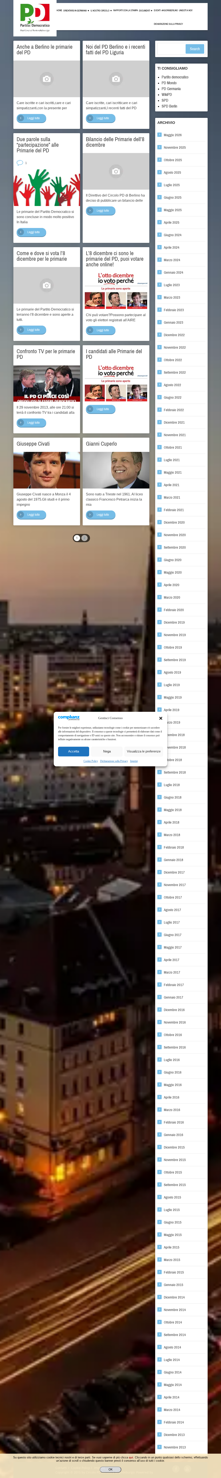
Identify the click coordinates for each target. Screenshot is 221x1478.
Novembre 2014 (175, 1310)
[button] (161, 718)
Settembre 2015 (175, 1185)
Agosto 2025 (172, 172)
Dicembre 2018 (174, 735)
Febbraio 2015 (174, 1272)
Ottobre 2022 (173, 360)
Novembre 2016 (175, 1022)
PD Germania (171, 89)
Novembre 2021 (175, 435)
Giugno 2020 (173, 560)
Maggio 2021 (173, 472)
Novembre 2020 (175, 535)
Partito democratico (175, 77)
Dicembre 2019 (174, 622)
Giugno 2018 (173, 797)
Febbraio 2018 (174, 847)
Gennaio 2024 (173, 272)
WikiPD (167, 94)
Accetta (73, 751)
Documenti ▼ (146, 10)
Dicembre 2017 (174, 872)
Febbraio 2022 (174, 410)
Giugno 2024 (173, 235)
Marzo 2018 (172, 835)
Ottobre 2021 (173, 447)
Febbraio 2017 (174, 985)
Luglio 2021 (172, 460)
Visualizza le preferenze (144, 751)
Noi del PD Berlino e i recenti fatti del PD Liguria (115, 49)
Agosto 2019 (172, 672)
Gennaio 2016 (173, 1135)
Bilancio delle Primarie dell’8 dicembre (115, 142)
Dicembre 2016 (174, 1010)
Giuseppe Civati (33, 444)
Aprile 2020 (171, 585)
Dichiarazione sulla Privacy (114, 761)
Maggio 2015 (173, 1235)
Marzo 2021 (172, 497)
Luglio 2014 (172, 1360)
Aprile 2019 (171, 710)
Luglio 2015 (172, 1210)
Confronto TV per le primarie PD (46, 354)
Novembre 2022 (175, 347)
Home (59, 10)
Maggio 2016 (173, 1085)
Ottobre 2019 (173, 647)
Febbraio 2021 (174, 510)
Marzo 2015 (172, 1260)
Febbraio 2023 (174, 310)
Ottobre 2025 (173, 160)
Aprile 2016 (171, 1097)
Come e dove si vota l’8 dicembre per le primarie (42, 256)
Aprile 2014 (171, 1397)
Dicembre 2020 (174, 522)
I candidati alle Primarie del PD (114, 354)
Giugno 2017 (173, 935)
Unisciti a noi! (185, 10)
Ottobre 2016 (173, 1035)
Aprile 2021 (171, 485)
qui (131, 1457)
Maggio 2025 (173, 210)
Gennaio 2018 (173, 860)
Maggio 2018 (173, 810)
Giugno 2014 (173, 1372)
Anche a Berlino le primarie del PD (45, 49)
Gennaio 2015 (173, 1285)
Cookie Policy (91, 761)
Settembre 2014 (175, 1335)
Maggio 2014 (173, 1385)
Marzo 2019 (172, 722)
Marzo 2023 (172, 297)
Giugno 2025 (173, 197)
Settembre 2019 (175, 660)
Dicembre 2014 (174, 1297)
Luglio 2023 (172, 285)
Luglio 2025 (172, 185)
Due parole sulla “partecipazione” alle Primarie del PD (38, 144)
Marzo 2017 (172, 972)
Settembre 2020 (175, 547)
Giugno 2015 (173, 1222)
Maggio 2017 (173, 947)
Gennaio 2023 (173, 322)
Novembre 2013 (175, 1447)
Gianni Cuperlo (101, 444)
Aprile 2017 (171, 960)
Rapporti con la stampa (125, 10)
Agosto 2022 (172, 385)
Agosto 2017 (172, 910)
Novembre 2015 (175, 1160)
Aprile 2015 (171, 1247)
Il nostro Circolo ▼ (101, 10)
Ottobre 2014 (173, 1322)
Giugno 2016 (173, 1072)
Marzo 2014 (172, 1410)
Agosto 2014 (172, 1347)
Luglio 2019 (172, 685)
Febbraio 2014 (174, 1422)
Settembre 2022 (175, 372)
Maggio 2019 (173, 697)
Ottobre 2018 (173, 760)
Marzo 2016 (172, 1110)
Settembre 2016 (175, 1047)
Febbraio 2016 (174, 1122)
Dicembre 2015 (174, 1147)
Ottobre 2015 (173, 1172)
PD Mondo (169, 83)
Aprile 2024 (171, 247)
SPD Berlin (169, 106)
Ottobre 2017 (173, 897)
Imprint (134, 761)
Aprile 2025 (171, 222)
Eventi (157, 10)
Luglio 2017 (172, 922)
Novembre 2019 (175, 635)
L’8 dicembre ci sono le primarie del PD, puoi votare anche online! (115, 258)
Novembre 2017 (175, 885)
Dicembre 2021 (174, 422)
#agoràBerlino (170, 10)
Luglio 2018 (172, 785)
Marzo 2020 (172, 597)
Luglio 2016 (172, 1060)
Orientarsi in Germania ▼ (76, 10)
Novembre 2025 (175, 147)
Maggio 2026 (173, 135)
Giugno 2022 (173, 397)
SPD (165, 100)
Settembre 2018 (175, 772)
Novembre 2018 (175, 747)
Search (195, 49)
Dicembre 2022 (174, 335)
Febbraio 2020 (174, 610)
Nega (107, 751)
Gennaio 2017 (173, 997)
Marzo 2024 (172, 260)
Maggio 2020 (173, 572)
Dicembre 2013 (174, 1435)
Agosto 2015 (172, 1197)
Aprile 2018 (171, 822)
